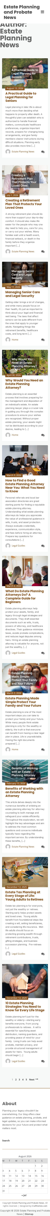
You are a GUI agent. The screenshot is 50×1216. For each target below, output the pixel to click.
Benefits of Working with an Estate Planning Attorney (24, 792)
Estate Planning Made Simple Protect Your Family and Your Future (23, 702)
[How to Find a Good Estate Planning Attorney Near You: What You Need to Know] (25, 460)
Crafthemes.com (39, 1206)
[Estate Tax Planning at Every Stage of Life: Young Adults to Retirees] (25, 872)
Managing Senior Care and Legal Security (22, 294)
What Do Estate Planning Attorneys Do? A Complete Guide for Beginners (24, 596)
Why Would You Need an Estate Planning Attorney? (24, 384)
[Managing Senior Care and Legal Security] (25, 274)
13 (23, 1175)
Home (15, 339)
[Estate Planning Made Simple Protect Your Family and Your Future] (25, 678)
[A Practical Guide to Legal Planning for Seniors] (25, 73)
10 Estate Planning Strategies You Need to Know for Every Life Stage (24, 1007)
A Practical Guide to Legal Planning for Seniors (20, 97)
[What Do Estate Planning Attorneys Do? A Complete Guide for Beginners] (25, 571)
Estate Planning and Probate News (22, 12)
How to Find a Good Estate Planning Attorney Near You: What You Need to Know (25, 485)
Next (31, 1079)
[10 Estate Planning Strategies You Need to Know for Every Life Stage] (25, 981)
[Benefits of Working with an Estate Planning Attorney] (25, 772)
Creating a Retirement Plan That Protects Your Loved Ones (23, 204)
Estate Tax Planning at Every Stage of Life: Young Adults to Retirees (24, 896)
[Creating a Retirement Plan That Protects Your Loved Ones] (25, 180)
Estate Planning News (23, 151)
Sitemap (29, 1214)
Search (6, 1140)
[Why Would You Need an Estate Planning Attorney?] (25, 362)
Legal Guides (18, 545)
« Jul (24, 1195)
